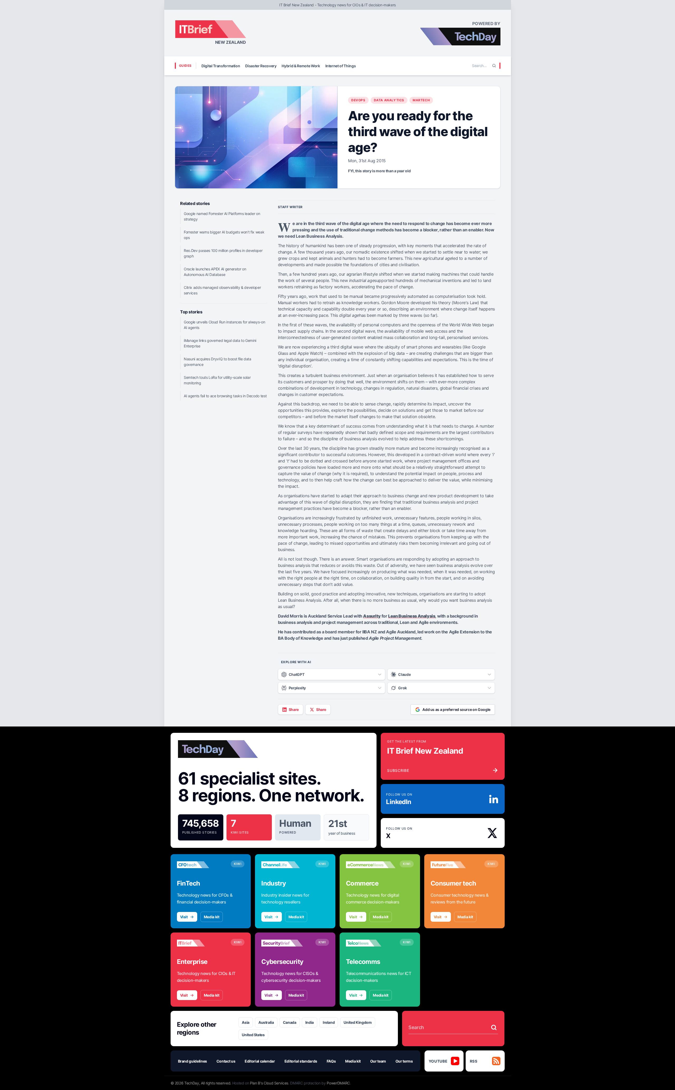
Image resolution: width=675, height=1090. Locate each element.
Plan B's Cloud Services (269, 1083)
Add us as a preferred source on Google (456, 709)
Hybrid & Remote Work (301, 66)
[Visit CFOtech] (201, 864)
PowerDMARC (338, 1083)
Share (294, 709)
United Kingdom (358, 1022)
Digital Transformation (220, 66)
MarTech (421, 100)
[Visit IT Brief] (201, 943)
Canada (289, 1022)
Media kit (211, 917)
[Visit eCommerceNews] (371, 864)
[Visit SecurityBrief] (286, 943)
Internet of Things (340, 66)
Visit (184, 917)
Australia (266, 1022)
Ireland (329, 1022)
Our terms (404, 1061)
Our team (378, 1061)
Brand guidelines (192, 1061)
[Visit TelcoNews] (371, 943)
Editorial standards (301, 1061)
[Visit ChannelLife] (286, 864)
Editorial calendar (260, 1061)
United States (253, 1034)
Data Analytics (389, 100)
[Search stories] (494, 1027)
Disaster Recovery (260, 66)
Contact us (225, 1061)
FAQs (331, 1061)
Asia (245, 1022)
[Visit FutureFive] (455, 864)
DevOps (358, 100)
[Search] (494, 66)
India (309, 1022)
